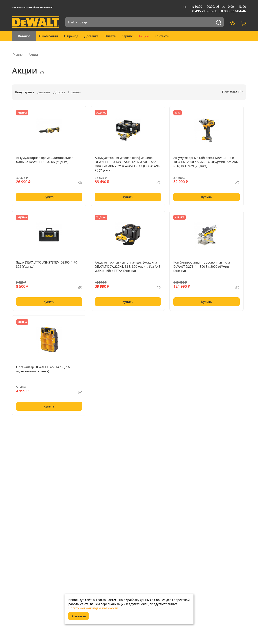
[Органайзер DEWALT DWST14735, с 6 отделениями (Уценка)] (49, 340)
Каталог (24, 36)
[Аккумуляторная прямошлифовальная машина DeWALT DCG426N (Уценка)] (49, 130)
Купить (49, 197)
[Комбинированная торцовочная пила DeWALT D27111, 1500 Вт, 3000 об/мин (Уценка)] (206, 235)
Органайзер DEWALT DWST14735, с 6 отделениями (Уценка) (43, 369)
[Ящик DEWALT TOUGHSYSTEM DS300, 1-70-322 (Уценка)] (49, 235)
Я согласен (78, 616)
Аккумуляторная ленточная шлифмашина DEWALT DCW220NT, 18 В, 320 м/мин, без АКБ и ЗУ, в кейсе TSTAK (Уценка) (127, 266)
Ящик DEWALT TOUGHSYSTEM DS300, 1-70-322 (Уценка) (47, 264)
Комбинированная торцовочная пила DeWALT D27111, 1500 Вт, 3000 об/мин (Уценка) (201, 266)
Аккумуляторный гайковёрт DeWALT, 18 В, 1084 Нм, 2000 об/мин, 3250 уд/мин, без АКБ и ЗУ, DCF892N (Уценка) (205, 162)
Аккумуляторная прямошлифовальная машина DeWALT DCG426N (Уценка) (44, 160)
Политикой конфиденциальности (93, 608)
